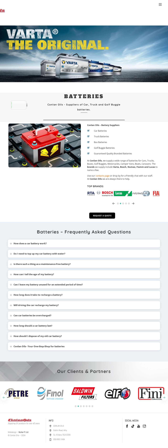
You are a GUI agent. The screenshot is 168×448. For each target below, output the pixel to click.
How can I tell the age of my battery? (34, 274)
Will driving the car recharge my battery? (36, 305)
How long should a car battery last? (33, 325)
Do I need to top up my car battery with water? (39, 253)
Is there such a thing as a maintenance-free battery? (42, 264)
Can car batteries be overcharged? (32, 315)
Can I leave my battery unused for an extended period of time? (48, 284)
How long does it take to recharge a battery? (38, 294)
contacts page (102, 175)
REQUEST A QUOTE (102, 215)
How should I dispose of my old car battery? (38, 336)
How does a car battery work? (30, 243)
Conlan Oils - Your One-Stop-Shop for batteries (39, 346)
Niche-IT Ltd (23, 432)
